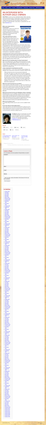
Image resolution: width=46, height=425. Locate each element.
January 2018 (7, 343)
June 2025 (7, 211)
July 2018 (6, 336)
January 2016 (7, 379)
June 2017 (7, 355)
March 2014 (7, 405)
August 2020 (7, 299)
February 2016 (7, 378)
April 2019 (7, 322)
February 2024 (7, 234)
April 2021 (7, 286)
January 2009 (7, 413)
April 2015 (7, 393)
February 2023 (7, 252)
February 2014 (7, 407)
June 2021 (7, 283)
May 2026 (7, 195)
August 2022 (7, 263)
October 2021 (7, 277)
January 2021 (7, 289)
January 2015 (7, 397)
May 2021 (7, 284)
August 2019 (7, 317)
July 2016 (6, 372)
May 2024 (7, 231)
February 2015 (7, 396)
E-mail (5, 170)
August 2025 (7, 209)
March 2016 (7, 377)
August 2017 (7, 353)
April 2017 (7, 357)
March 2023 (7, 251)
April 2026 (7, 196)
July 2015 (6, 390)
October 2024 (7, 223)
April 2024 (7, 232)
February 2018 (7, 342)
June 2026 (7, 193)
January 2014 (7, 408)
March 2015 (7, 395)
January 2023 (7, 253)
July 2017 (6, 354)
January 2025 (7, 217)
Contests (13, 7)
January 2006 (7, 416)
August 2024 (7, 227)
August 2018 (7, 335)
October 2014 (7, 401)
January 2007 (7, 415)
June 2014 (7, 402)
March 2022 (7, 269)
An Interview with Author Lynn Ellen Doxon (24, 136)
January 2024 (7, 235)
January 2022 (7, 271)
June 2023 (7, 247)
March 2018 (7, 341)
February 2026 (7, 198)
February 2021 (7, 288)
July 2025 (6, 210)
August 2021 (7, 281)
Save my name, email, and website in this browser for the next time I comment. (16, 178)
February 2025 (7, 216)
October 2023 (7, 241)
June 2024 (7, 229)
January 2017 (7, 361)
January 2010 (7, 411)
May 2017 (7, 356)
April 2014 (7, 404)
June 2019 (7, 319)
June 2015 (7, 391)
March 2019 (7, 323)
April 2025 (7, 214)
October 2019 (7, 313)
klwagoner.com (15, 118)
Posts (10, 7)
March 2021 (7, 287)
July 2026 (6, 192)
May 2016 (7, 374)
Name (5, 166)
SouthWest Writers (7, 422)
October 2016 (7, 367)
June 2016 (7, 373)
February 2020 (7, 306)
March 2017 (7, 359)
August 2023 (7, 245)
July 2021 (6, 282)
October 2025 (7, 205)
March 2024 (7, 233)
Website (5, 173)
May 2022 (7, 266)
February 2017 (7, 360)
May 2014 (7, 403)
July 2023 (6, 246)
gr (43, 3)
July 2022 (6, 264)
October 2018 (7, 331)
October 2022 (7, 259)
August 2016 (7, 371)
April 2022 (7, 268)
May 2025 (7, 213)
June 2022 (7, 265)
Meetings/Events (19, 7)
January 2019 (7, 325)
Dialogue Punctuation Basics (8, 143)
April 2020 (7, 304)
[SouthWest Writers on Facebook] (41, 3)
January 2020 (7, 307)
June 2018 (7, 337)
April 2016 (7, 375)
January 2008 (7, 414)
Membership (26, 7)
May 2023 (7, 249)
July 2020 (6, 300)
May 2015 (7, 392)
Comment (6, 154)
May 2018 (7, 338)
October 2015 (7, 385)
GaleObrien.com (8, 22)
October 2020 (7, 295)
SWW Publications (39, 7)
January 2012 (7, 409)
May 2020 (7, 302)
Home (3, 7)
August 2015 (7, 389)
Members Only (31, 7)
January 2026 (7, 199)
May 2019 (7, 320)
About (6, 7)
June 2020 (7, 301)
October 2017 (7, 349)
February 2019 (7, 324)
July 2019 (6, 318)
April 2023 (7, 250)
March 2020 (7, 305)
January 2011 (7, 410)
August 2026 (7, 191)
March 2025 (7, 215)
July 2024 (6, 228)
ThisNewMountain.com (16, 119)
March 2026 (7, 197)
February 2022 (7, 270)
